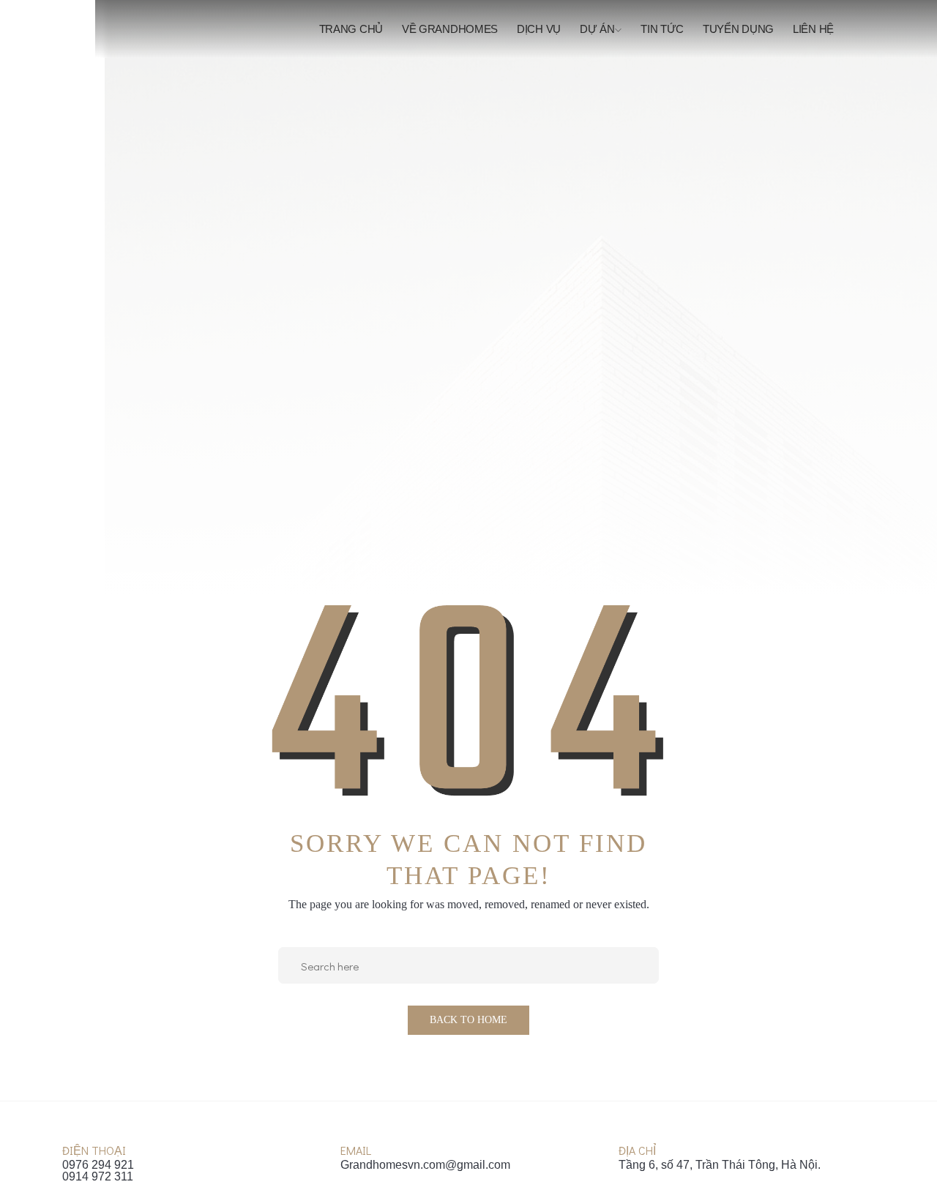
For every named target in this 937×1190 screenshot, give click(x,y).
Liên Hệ (813, 29)
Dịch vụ (539, 29)
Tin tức (662, 29)
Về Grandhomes (450, 29)
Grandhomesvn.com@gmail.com (425, 1165)
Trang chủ (351, 29)
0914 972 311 (97, 1177)
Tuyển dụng (738, 29)
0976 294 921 (98, 1165)
